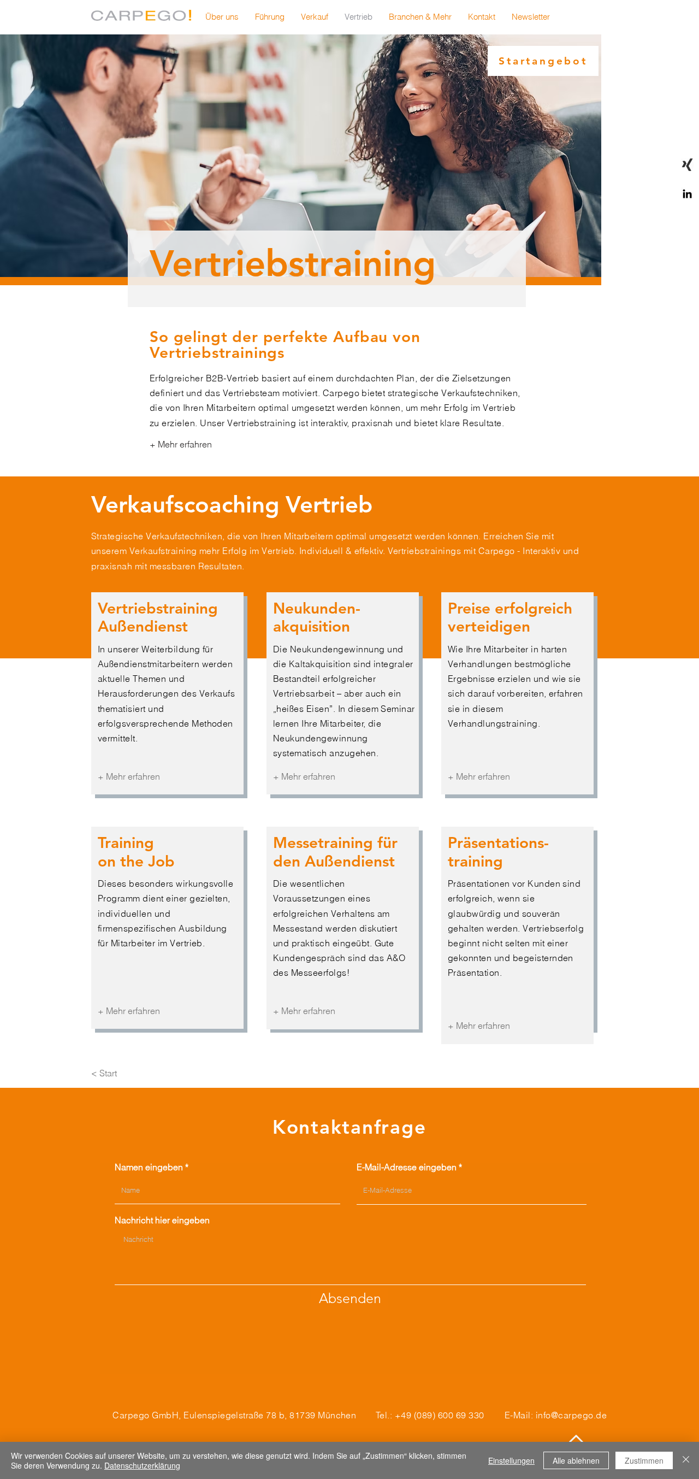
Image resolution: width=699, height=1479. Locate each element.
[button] (530, 17)
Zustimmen (644, 1460)
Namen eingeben (149, 1167)
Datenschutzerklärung (142, 1465)
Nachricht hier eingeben (162, 1220)
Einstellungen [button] (511, 1460)
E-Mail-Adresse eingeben (407, 1167)
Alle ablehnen (576, 1460)
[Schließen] (685, 1460)
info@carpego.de (571, 1415)
